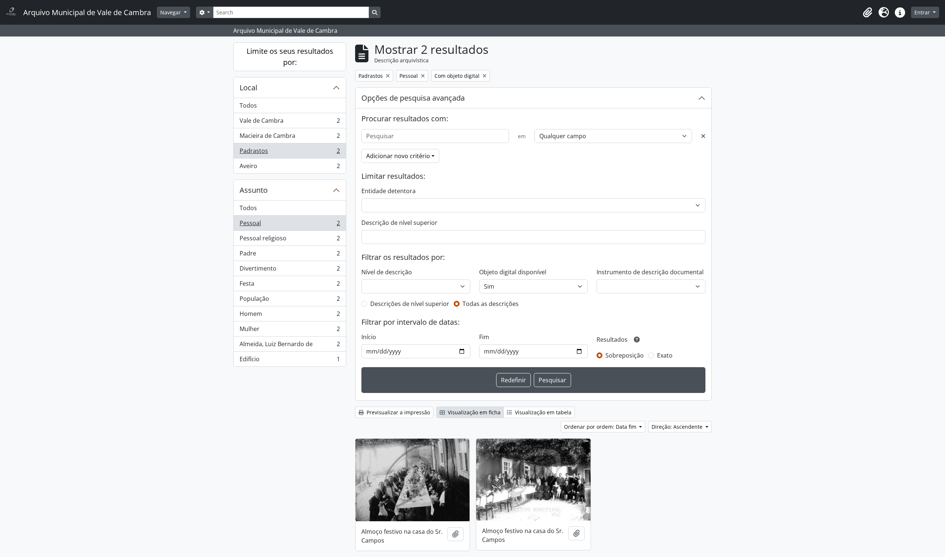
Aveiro (289, 167)
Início (368, 337)
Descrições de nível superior (409, 304)
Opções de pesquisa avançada (413, 98)
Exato (665, 355)
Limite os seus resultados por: (290, 56)
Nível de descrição (386, 272)
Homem (289, 315)
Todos (248, 105)
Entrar (922, 12)
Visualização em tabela (542, 412)
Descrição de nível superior (399, 223)
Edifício (289, 360)
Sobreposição (624, 355)
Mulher (289, 331)
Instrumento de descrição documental (650, 272)
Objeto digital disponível (512, 272)
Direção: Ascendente (678, 426)
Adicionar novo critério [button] (398, 156)
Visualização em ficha (473, 412)
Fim (484, 337)
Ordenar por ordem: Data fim (601, 426)
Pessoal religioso (289, 240)
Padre (289, 255)
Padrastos (289, 153)
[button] (867, 12)
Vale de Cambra (289, 122)
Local (248, 88)
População (289, 300)
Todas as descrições (491, 304)
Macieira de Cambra (289, 137)
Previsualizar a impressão (397, 412)
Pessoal (289, 225)
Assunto (254, 190)
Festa (289, 285)
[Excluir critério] (703, 136)
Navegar (171, 12)
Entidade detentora (388, 191)
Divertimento (289, 270)
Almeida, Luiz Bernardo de (289, 346)
